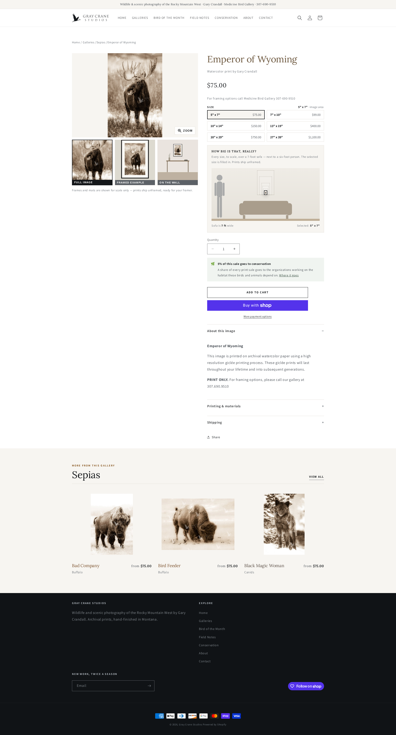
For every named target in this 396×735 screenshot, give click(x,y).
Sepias (100, 42)
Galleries (88, 42)
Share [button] (216, 437)
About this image (221, 331)
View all (316, 477)
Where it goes (289, 275)
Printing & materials (224, 406)
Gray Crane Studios (190, 724)
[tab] (92, 162)
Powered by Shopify (214, 724)
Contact (205, 661)
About (203, 653)
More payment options (258, 316)
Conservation (209, 645)
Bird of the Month (212, 629)
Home (76, 42)
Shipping (214, 422)
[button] (300, 18)
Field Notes (207, 637)
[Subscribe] (149, 685)
